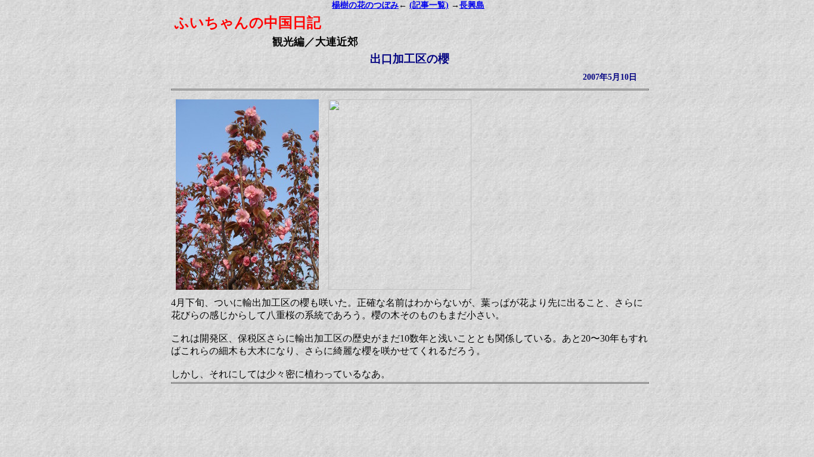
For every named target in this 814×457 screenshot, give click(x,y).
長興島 (471, 5)
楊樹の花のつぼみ (365, 5)
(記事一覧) (429, 5)
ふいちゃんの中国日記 (248, 22)
